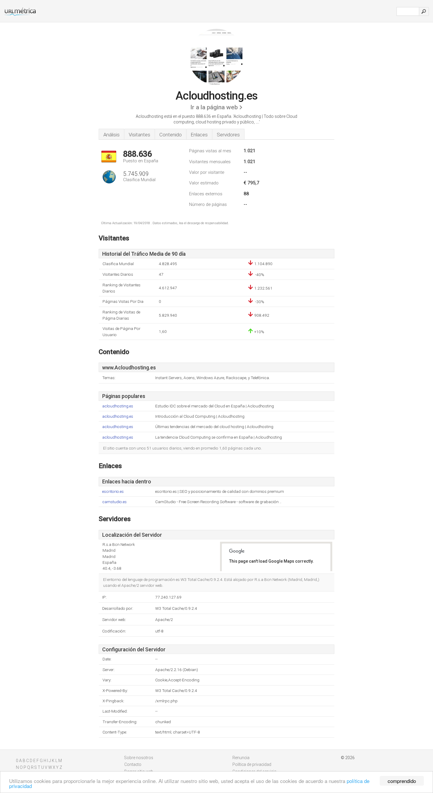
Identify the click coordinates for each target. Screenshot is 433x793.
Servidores (228, 135)
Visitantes (139, 135)
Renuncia (240, 757)
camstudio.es (114, 502)
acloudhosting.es (117, 406)
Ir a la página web (214, 107)
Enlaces (199, 135)
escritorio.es (113, 491)
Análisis (111, 135)
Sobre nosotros (138, 757)
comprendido (402, 780)
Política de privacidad (251, 764)
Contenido (170, 135)
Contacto (132, 764)
